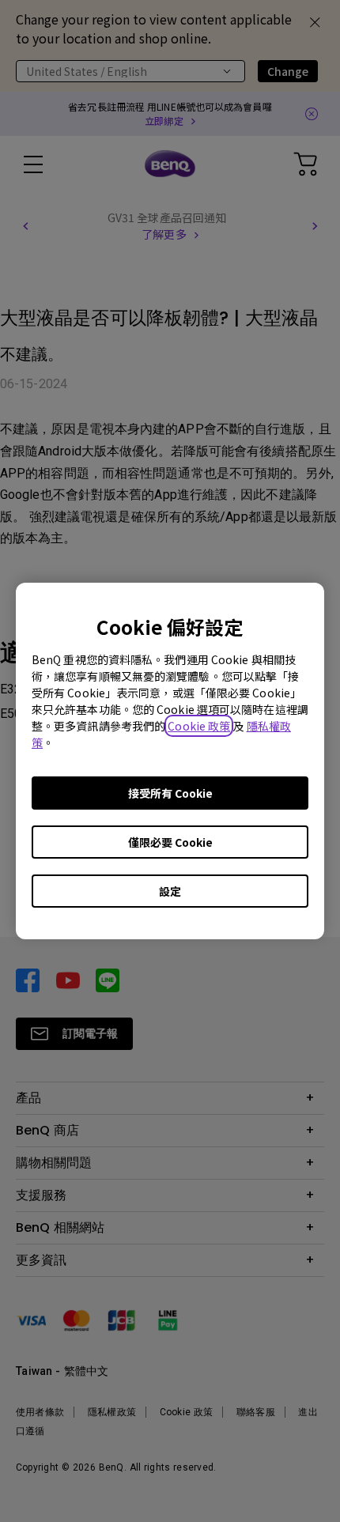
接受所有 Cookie (170, 793)
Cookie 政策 (199, 726)
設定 (170, 891)
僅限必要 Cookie (170, 842)
